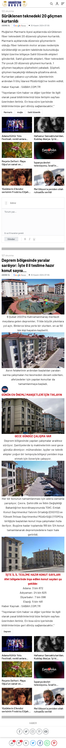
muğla (20, 112)
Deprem (7, 631)
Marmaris (8, 112)
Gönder (11, 239)
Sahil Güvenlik (34, 112)
